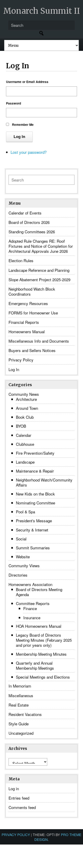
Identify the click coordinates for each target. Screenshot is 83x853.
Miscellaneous (21, 695)
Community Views (24, 565)
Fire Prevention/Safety (35, 453)
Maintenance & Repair (35, 471)
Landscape (25, 462)
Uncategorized (21, 733)
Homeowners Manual (27, 331)
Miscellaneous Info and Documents (39, 341)
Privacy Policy (21, 360)
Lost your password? (29, 152)
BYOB (21, 426)
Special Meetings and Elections (43, 677)
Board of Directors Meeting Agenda (39, 591)
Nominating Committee (35, 503)
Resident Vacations (25, 714)
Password (13, 103)
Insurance (31, 617)
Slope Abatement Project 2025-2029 (39, 279)
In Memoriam (20, 686)
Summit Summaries (33, 547)
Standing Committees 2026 (32, 231)
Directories (18, 575)
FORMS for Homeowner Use (33, 313)
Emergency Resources (28, 303)
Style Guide (19, 723)
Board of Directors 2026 (29, 222)
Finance (30, 608)
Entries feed (19, 798)
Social (21, 539)
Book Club (25, 417)
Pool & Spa (25, 512)
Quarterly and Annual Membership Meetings (35, 665)
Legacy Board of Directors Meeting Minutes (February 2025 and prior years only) (44, 640)
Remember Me (23, 124)
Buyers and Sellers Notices (32, 350)
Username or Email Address (27, 82)
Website (23, 556)
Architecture (26, 399)
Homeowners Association (30, 584)
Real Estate (19, 705)
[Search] (41, 33)
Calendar (23, 435)
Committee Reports (33, 603)
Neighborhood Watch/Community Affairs (44, 482)
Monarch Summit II (41, 11)
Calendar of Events (25, 213)
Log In (19, 137)
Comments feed (22, 807)
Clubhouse (25, 444)
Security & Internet (32, 530)
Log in (14, 788)
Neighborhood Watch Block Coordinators (32, 291)
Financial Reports (24, 322)
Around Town (27, 408)
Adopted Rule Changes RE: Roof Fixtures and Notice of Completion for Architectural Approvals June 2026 (41, 246)
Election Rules (21, 260)
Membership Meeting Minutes (41, 654)
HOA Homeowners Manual (38, 626)
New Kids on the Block (35, 494)
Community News (24, 394)
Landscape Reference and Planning (39, 270)
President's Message (34, 520)
